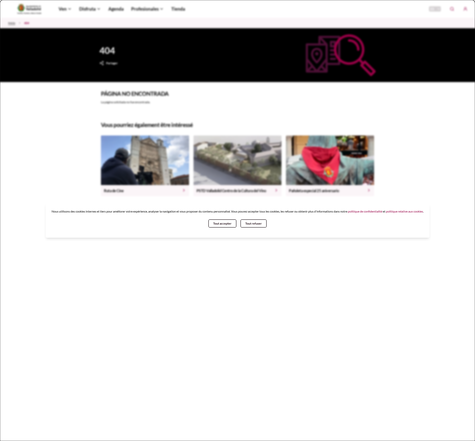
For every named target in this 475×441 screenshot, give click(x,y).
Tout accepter (222, 223)
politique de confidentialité (365, 211)
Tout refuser (253, 223)
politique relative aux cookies (404, 211)
